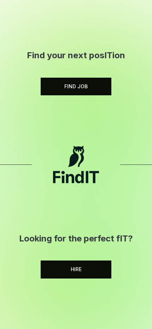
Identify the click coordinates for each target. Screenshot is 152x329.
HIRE (76, 269)
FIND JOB (76, 86)
